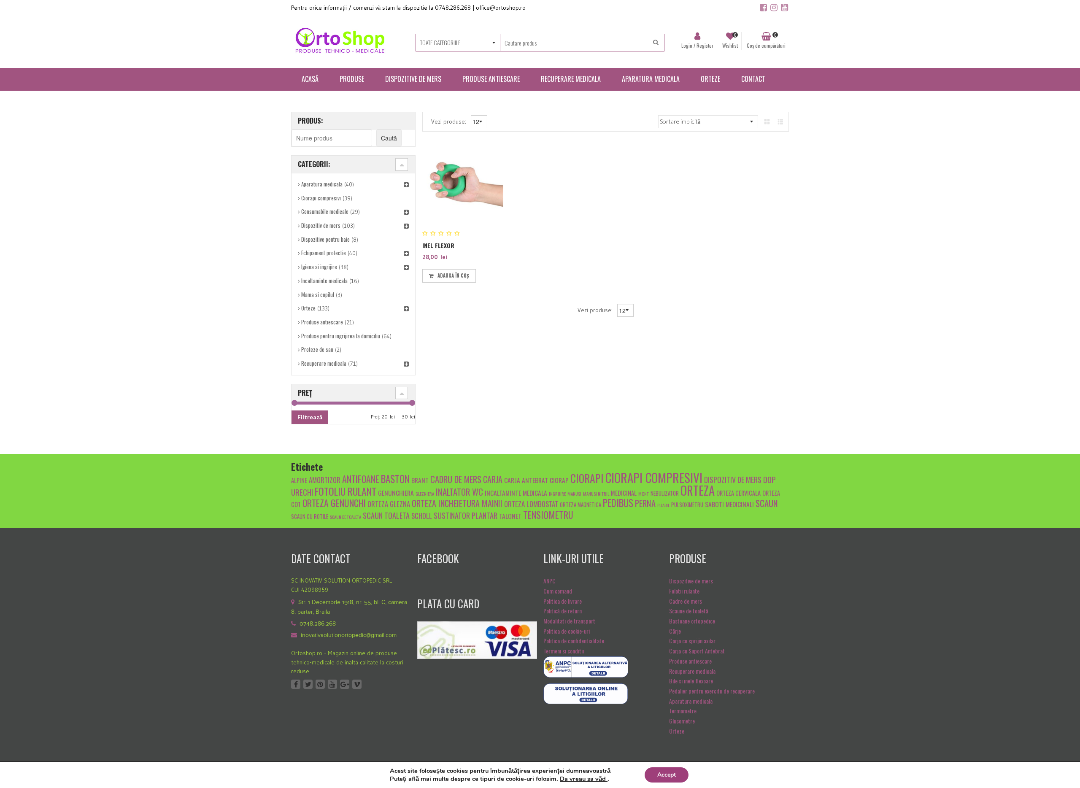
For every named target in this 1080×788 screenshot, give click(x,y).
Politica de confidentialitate (573, 640)
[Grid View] (767, 121)
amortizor (324, 480)
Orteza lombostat (531, 504)
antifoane (360, 479)
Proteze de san (317, 349)
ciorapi (587, 478)
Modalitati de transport (569, 620)
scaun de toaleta (345, 516)
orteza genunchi (334, 503)
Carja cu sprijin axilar (692, 640)
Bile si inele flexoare (691, 680)
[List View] (780, 121)
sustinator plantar (465, 515)
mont (643, 493)
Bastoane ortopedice (692, 620)
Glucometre (682, 720)
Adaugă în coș (453, 275)
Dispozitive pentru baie (325, 239)
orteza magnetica (580, 505)
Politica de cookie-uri (566, 630)
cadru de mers (455, 479)
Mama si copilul (317, 294)
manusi (574, 493)
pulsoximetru (687, 505)
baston (395, 479)
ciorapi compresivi (653, 477)
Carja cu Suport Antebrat (697, 650)
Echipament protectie (323, 252)
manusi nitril (596, 493)
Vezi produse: (449, 121)
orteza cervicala (738, 492)
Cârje (675, 630)
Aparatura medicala (322, 184)
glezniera (425, 493)
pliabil (663, 505)
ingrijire (557, 493)
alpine (299, 480)
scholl (421, 515)
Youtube (332, 684)
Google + (344, 684)
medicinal (624, 492)
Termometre (683, 710)
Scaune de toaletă (688, 610)
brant (420, 480)
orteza (697, 490)
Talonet (510, 516)
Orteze (308, 308)
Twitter (308, 684)
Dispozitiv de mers (320, 225)
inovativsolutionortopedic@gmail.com (349, 635)
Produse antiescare (322, 322)
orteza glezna (388, 504)
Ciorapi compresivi (321, 198)
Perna (645, 503)
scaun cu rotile (309, 517)
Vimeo (357, 684)
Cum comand (557, 590)
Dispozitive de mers (691, 580)
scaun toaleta (386, 515)
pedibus (618, 503)
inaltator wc (459, 491)
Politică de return (562, 610)
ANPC (549, 580)
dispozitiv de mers (732, 479)
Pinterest (320, 684)
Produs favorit (483, 274)
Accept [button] (666, 775)
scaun (767, 503)
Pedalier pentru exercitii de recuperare (712, 690)
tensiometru (548, 514)
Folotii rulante (684, 590)
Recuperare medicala (323, 363)
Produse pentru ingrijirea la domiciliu (340, 336)
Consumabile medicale (324, 211)
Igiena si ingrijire (319, 266)
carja (492, 479)
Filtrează (309, 417)
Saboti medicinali (729, 504)
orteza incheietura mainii (457, 503)
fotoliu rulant (345, 491)
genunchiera (396, 492)
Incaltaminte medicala (324, 280)
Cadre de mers (685, 600)
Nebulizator (665, 493)
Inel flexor (438, 245)
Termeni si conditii (563, 650)
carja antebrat (526, 480)
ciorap (559, 480)
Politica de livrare (562, 600)
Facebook (295, 684)
